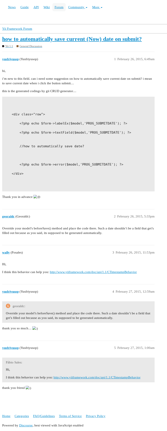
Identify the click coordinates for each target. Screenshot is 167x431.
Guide (24, 7)
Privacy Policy (95, 416)
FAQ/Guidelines (44, 416)
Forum (59, 7)
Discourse (26, 425)
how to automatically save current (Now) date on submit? (72, 39)
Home (6, 416)
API (36, 7)
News (12, 7)
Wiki (46, 7)
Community (76, 7)
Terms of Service (70, 416)
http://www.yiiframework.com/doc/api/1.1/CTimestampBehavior (93, 272)
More (96, 7)
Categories (22, 416)
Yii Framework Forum (17, 28)
